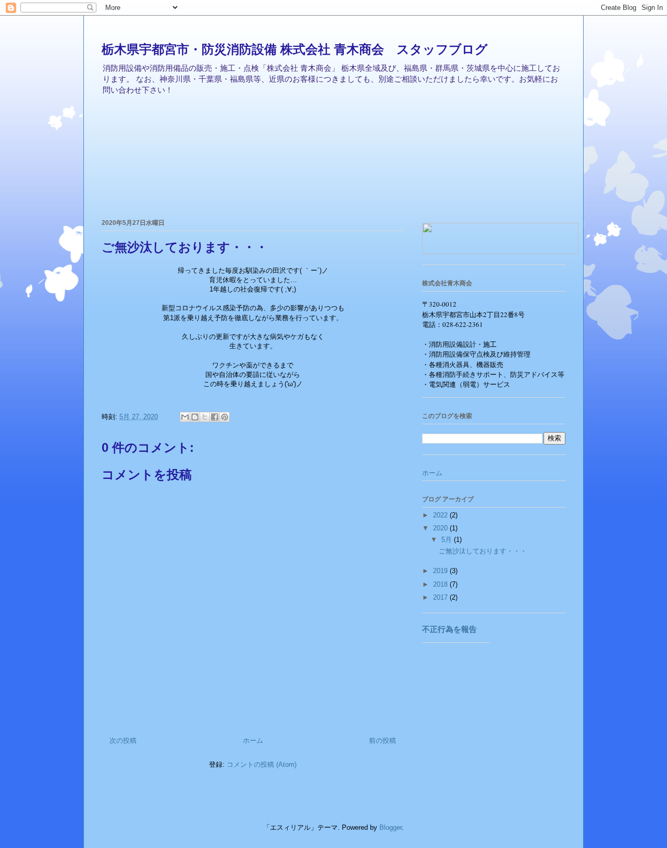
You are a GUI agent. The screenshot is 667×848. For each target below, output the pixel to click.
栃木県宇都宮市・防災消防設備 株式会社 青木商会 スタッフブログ (295, 49)
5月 (447, 539)
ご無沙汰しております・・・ (483, 551)
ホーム (253, 740)
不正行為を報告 (449, 629)
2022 (441, 515)
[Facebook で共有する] (214, 417)
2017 (441, 597)
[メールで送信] (185, 417)
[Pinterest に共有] (224, 417)
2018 (441, 584)
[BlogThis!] (195, 417)
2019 (441, 571)
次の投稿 (123, 740)
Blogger (390, 827)
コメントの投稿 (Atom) (262, 764)
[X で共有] (205, 417)
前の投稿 (382, 740)
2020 (441, 528)
